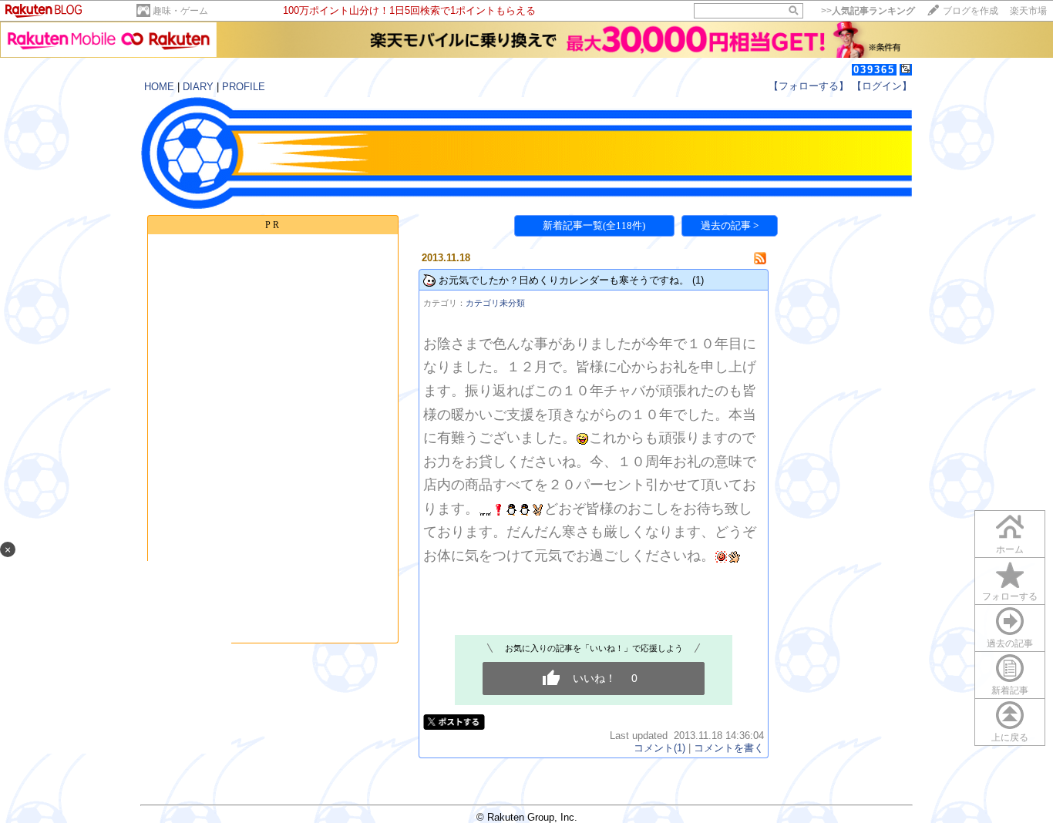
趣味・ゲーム (180, 10)
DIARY (198, 86)
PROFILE (243, 86)
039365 (874, 70)
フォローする (1010, 596)
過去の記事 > (730, 225)
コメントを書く (729, 748)
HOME (159, 86)
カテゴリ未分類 (495, 302)
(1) (698, 280)
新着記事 (1009, 690)
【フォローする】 (809, 86)
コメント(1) (659, 748)
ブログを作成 (970, 10)
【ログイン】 (882, 86)
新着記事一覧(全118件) (594, 225)
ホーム (1010, 549)
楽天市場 (1028, 10)
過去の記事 (1010, 643)
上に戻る (1009, 737)
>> (868, 10)
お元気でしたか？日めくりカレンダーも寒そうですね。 (564, 280)
